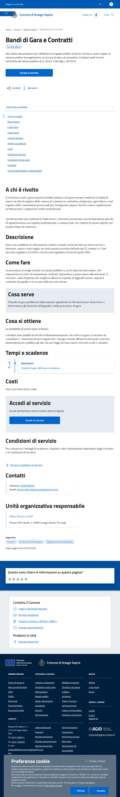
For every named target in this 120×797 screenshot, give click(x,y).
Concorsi (11, 541)
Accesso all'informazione (30, 541)
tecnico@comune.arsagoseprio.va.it (37, 489)
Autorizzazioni (41, 692)
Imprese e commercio (72, 715)
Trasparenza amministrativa (60, 541)
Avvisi (91, 692)
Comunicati (94, 687)
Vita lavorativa (41, 715)
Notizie (92, 682)
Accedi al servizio (34, 420)
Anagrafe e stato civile (45, 687)
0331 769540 (18, 742)
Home (8, 29)
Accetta (103, 791)
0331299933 (27, 485)
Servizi (17, 29)
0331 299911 (18, 737)
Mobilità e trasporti (70, 682)
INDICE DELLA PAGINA (16, 107)
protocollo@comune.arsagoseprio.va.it (25, 749)
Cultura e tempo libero (72, 710)
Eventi (92, 715)
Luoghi (92, 710)
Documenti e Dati (16, 710)
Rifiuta (82, 791)
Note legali (66, 741)
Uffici (10, 692)
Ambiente (66, 696)
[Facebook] (95, 14)
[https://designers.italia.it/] (100, 729)
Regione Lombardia (14, 4)
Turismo (38, 710)
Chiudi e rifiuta (99, 761)
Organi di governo (16, 682)
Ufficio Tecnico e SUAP (21, 516)
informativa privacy (53, 785)
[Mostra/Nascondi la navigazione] (6, 13)
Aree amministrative (17, 687)
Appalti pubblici (30, 29)
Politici (11, 696)
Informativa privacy (71, 736)
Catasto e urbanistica (44, 682)
